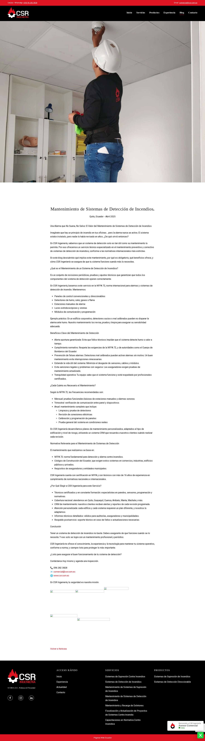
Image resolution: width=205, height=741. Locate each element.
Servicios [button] (140, 12)
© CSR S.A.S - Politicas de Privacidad (21, 688)
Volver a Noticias (58, 648)
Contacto (192, 12)
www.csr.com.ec (61, 575)
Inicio (129, 12)
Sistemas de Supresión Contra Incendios (125, 676)
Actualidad (61, 687)
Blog (182, 12)
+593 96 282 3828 (30, 3)
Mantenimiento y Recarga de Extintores (124, 705)
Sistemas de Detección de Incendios (123, 682)
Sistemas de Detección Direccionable (172, 682)
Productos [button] (154, 12)
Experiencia (169, 12)
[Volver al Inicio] (18, 12)
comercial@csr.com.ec (188, 3)
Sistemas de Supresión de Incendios (172, 676)
